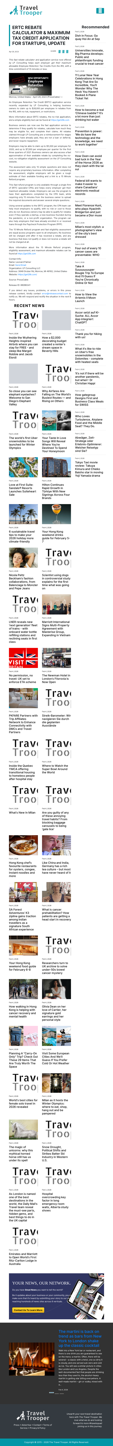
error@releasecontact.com (55, 293)
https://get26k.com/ (27, 274)
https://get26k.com (60, 120)
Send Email (20, 265)
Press (16, 1425)
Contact (37, 1425)
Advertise (26, 1425)
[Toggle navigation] (100, 11)
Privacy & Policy (37, 1428)
